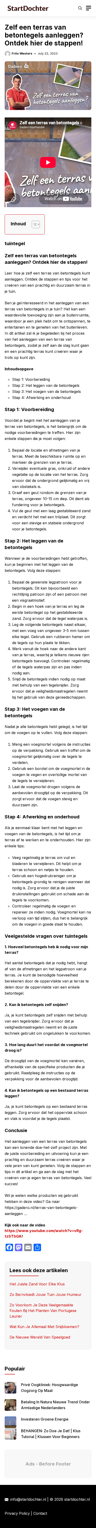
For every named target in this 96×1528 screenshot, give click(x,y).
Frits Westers (22, 53)
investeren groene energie (45, 1419)
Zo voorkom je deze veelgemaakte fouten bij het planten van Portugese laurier (43, 1311)
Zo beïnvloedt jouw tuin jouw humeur (46, 1294)
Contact (40, 1513)
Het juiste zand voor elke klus (38, 1284)
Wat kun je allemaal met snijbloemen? (44, 1326)
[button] (80, 8)
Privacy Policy (17, 1513)
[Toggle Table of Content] (33, 224)
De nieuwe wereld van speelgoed (40, 1337)
